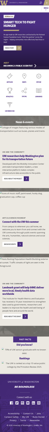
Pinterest (39, 402)
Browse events (10, 244)
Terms (23, 420)
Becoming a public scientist (18, 65)
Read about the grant (12, 316)
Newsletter (35, 420)
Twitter (17, 402)
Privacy (13, 420)
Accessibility (14, 413)
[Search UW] (41, 3)
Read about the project (13, 179)
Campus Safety (11, 417)
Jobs (39, 413)
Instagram (23, 402)
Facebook (12, 402)
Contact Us (28, 413)
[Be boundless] (24, 387)
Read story (9, 48)
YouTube (28, 402)
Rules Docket (39, 417)
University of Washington (24, 381)
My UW (25, 417)
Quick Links (46, 2)
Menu (46, 8)
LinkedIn (34, 402)
